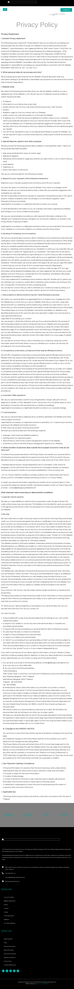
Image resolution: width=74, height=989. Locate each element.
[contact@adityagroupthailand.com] (3, 877)
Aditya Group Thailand (42, 983)
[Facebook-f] (3, 971)
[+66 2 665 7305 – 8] (3, 873)
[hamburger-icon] (5, 9)
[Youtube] (18, 971)
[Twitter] (7, 971)
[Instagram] (10, 971)
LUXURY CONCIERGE (27, 815)
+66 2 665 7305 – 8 (10, 873)
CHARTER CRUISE (65, 815)
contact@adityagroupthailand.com (15, 877)
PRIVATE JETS (46, 815)
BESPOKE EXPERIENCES (9, 815)
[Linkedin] (14, 971)
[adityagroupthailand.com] (3, 881)
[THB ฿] (33, 15)
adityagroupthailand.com (12, 881)
